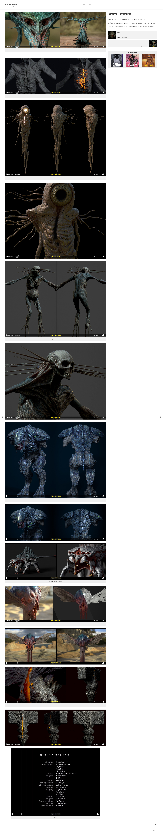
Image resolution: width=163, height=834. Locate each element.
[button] (155, 824)
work (84, 4)
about (90, 4)
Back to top (82, 830)
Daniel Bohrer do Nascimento (11, 4)
